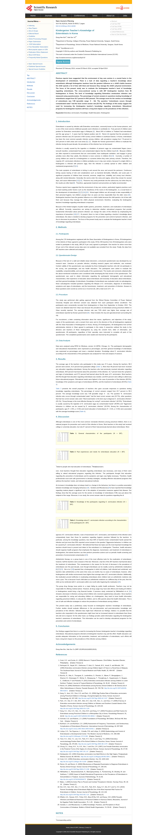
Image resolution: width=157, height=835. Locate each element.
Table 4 (82, 411)
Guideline (31, 36)
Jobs (125, 16)
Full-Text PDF (115, 24)
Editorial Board (33, 33)
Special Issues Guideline (36, 69)
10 (112, 156)
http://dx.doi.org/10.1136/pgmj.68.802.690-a (95, 756)
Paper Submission (34, 41)
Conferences (79, 16)
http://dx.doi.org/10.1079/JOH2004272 (73, 779)
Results (29, 89)
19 (88, 488)
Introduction (31, 82)
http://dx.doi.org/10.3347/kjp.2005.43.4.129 (74, 708)
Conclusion (31, 96)
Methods (30, 86)
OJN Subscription (34, 44)
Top (28, 75)
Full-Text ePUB (115, 29)
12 (78, 180)
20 (109, 488)
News (94, 16)
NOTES (29, 107)
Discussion (31, 93)
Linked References (117, 32)
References (31, 104)
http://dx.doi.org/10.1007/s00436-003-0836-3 (80, 716)
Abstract (113, 21)
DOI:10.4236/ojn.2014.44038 (66, 26)
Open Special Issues (35, 64)
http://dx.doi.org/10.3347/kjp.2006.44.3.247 (92, 698)
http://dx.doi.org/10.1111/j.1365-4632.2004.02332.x (77, 729)
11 (76, 166)
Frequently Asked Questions (37, 57)
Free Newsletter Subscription (37, 47)
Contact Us (88, 827)
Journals (48, 16)
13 (81, 180)
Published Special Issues (36, 66)
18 (88, 313)
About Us (110, 16)
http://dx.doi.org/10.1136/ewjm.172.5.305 (74, 736)
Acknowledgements (34, 100)
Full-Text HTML (116, 26)
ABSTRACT (31, 78)
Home (33, 16)
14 (84, 192)
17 (78, 214)
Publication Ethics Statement (37, 52)
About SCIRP (74, 827)
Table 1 (99, 366)
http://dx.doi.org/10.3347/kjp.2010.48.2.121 (74, 794)
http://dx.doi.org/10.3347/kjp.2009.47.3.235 (74, 769)
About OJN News (33, 55)
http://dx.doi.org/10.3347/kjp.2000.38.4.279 (92, 744)
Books (64, 16)
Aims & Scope (32, 31)
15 (87, 192)
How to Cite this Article (118, 34)
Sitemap (81, 827)
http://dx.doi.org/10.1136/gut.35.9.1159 (73, 761)
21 (61, 569)
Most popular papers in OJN (37, 49)
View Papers (32, 28)
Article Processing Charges (37, 39)
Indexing (30, 25)
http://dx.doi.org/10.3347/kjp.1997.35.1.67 (74, 751)
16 (129, 195)
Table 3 (58, 388)
